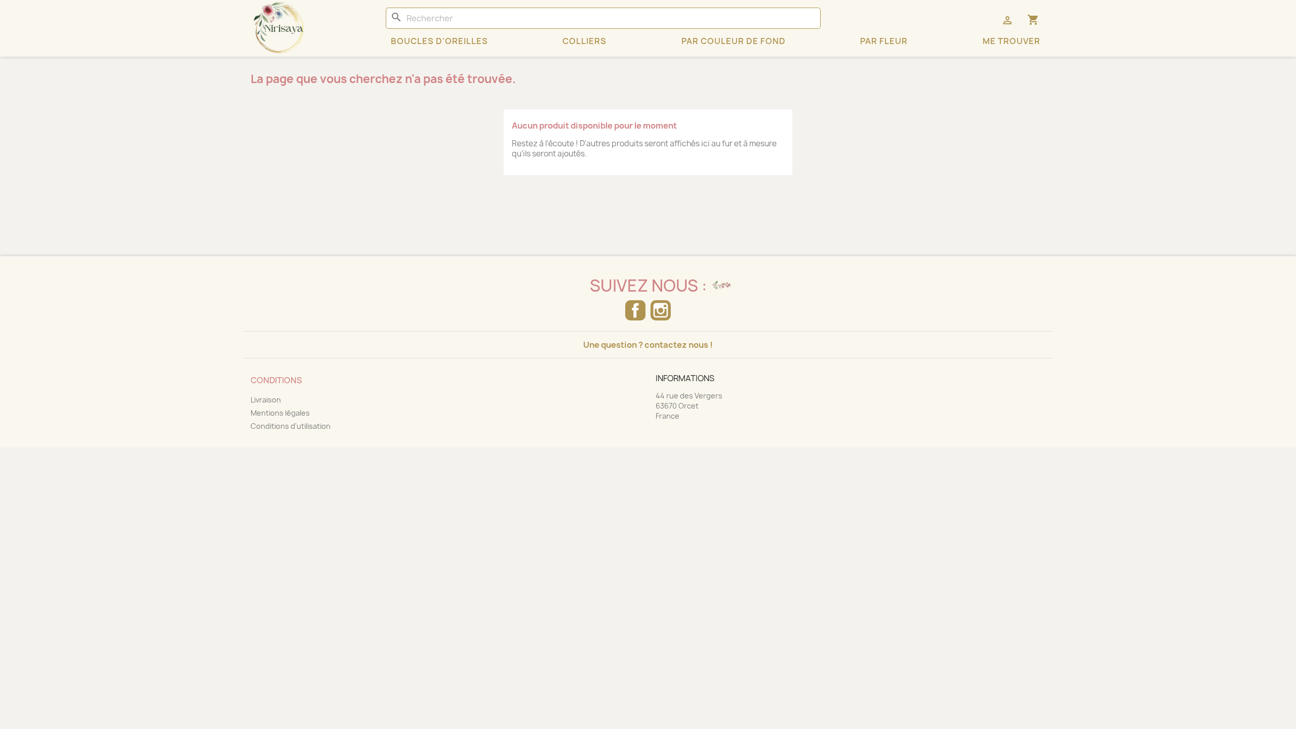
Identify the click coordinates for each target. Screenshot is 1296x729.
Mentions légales (280, 413)
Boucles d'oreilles (439, 41)
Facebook (635, 310)
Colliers (584, 41)
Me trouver (1011, 41)
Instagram (661, 310)
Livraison (266, 399)
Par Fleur (884, 41)
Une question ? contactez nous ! (648, 344)
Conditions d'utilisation (291, 426)
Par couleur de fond (733, 41)
